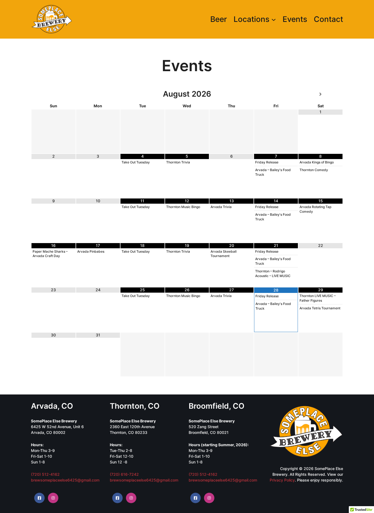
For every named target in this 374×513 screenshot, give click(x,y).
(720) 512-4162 (45, 474)
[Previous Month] (53, 94)
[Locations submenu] (273, 19)
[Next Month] (320, 94)
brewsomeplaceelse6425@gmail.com (65, 480)
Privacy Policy (282, 480)
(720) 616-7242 (124, 474)
